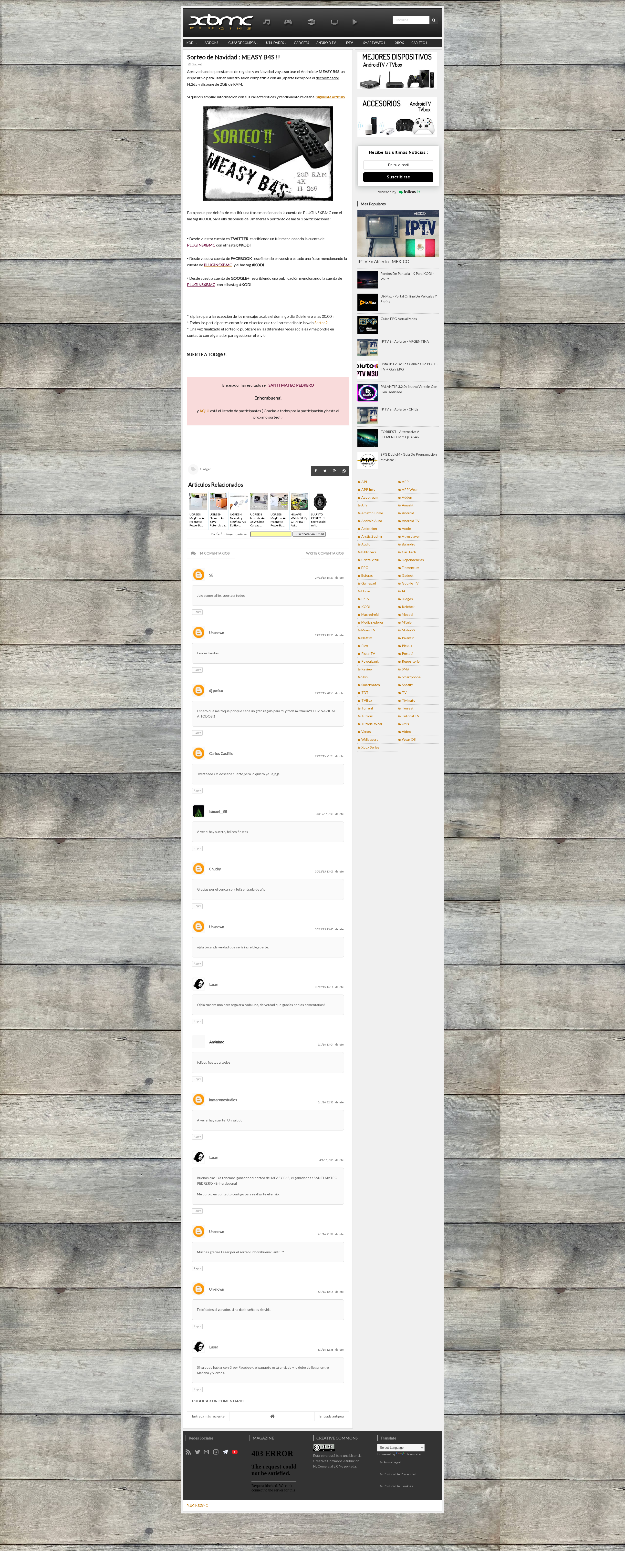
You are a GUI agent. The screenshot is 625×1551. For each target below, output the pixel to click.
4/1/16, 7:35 (326, 1159)
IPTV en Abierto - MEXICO (383, 261)
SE (211, 575)
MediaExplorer (372, 622)
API (364, 482)
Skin (364, 677)
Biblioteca (368, 552)
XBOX (399, 43)
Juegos (407, 599)
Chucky (215, 869)
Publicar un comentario (218, 1401)
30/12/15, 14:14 (324, 986)
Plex (364, 646)
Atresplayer (411, 536)
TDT (364, 692)
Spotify (407, 685)
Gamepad (368, 583)
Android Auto (371, 521)
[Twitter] (199, 1453)
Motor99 (408, 630)
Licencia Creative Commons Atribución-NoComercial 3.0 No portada (337, 1460)
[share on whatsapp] (344, 471)
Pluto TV (368, 653)
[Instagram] (217, 1453)
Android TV (411, 521)
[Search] (433, 20)
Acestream (369, 497)
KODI (190, 43)
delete (339, 577)
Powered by (386, 192)
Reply (197, 611)
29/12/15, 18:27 (324, 577)
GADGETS (301, 43)
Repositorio (411, 661)
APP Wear (410, 489)
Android (408, 513)
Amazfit (408, 505)
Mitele (407, 622)
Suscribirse (398, 177)
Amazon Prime (372, 513)
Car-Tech (409, 552)
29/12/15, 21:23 (324, 756)
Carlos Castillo (221, 753)
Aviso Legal (392, 1462)
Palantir (408, 638)
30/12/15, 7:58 (325, 813)
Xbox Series (370, 747)
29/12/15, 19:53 (324, 635)
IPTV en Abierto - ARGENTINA (405, 341)
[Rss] (190, 1453)
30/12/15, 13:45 (324, 929)
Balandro (408, 544)
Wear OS (409, 739)
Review (367, 669)
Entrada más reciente (208, 1416)
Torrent (367, 708)
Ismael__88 (218, 811)
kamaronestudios (223, 1100)
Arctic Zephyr (371, 536)
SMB (405, 669)
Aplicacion (369, 528)
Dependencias (413, 560)
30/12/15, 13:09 (324, 871)
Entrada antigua (332, 1416)
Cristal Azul (370, 560)
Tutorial (367, 716)
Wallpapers (369, 739)
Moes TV (368, 630)
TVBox (366, 700)
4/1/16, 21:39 (326, 1234)
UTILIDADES (275, 43)
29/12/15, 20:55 (324, 693)
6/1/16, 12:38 (326, 1349)
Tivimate (408, 700)
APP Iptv (368, 489)
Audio (365, 544)
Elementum (410, 567)
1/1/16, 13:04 (326, 1044)
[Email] (208, 1453)
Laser (213, 984)
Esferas (367, 575)
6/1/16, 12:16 (326, 1291)
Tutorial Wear (371, 724)
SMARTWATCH (374, 43)
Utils (405, 724)
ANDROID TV (326, 43)
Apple (406, 528)
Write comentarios (325, 553)
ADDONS (211, 43)
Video (406, 731)
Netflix (366, 638)
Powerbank (370, 661)
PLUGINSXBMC (197, 1506)
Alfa (364, 505)
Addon (407, 497)
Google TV (410, 583)
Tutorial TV (410, 716)
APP (405, 482)
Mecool (407, 614)
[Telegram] (227, 1453)
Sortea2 (321, 322)
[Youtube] (236, 1453)
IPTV (349, 43)
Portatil (407, 653)
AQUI (204, 410)
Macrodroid (370, 614)
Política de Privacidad (400, 1474)
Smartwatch (370, 685)
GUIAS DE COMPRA (242, 43)
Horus (366, 591)
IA (404, 591)
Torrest (408, 708)
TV (404, 692)
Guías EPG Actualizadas (399, 319)
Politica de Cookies (398, 1486)
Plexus (407, 646)
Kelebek (408, 607)
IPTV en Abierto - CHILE (399, 409)
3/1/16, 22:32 (326, 1102)
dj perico (216, 690)
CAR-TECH (419, 43)
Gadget (196, 64)
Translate (413, 1454)
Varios (366, 731)
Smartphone (411, 677)
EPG (364, 567)
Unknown (216, 632)
